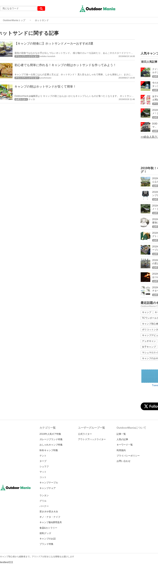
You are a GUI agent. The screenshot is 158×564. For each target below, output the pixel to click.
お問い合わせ (123, 461)
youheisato (45, 78)
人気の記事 (122, 439)
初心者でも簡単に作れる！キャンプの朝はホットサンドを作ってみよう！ (65, 65)
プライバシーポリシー (128, 455)
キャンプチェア (48, 488)
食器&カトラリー (48, 528)
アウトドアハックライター (92, 439)
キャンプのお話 (48, 538)
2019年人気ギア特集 (50, 434)
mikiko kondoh (47, 56)
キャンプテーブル (49, 482)
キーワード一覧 (125, 444)
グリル (43, 500)
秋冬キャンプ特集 (49, 450)
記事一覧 (121, 434)
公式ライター (85, 434)
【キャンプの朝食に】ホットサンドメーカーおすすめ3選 (53, 43)
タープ (43, 461)
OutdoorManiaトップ (14, 20)
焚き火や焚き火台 (49, 511)
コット (43, 477)
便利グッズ (45, 533)
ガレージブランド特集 (51, 439)
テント (43, 455)
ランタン (44, 495)
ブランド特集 (46, 544)
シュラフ (44, 466)
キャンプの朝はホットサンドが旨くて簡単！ (45, 86)
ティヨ (32, 99)
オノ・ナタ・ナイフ (50, 517)
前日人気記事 (149, 61)
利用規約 (121, 450)
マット (43, 471)
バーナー (44, 506)
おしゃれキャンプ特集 (51, 444)
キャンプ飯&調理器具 (51, 522)
